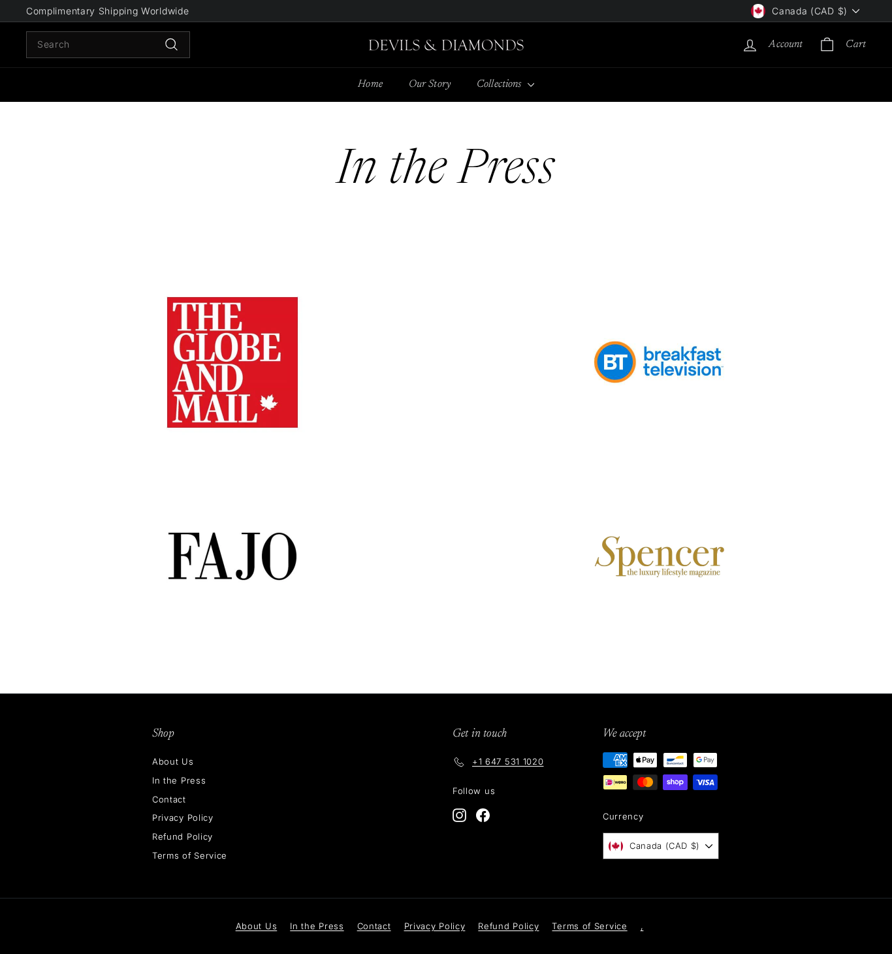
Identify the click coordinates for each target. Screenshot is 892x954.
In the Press (179, 780)
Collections (500, 84)
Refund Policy (182, 836)
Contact (169, 799)
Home (370, 84)
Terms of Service (189, 855)
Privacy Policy (183, 817)
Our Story (430, 84)
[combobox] (108, 44)
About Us (173, 761)
